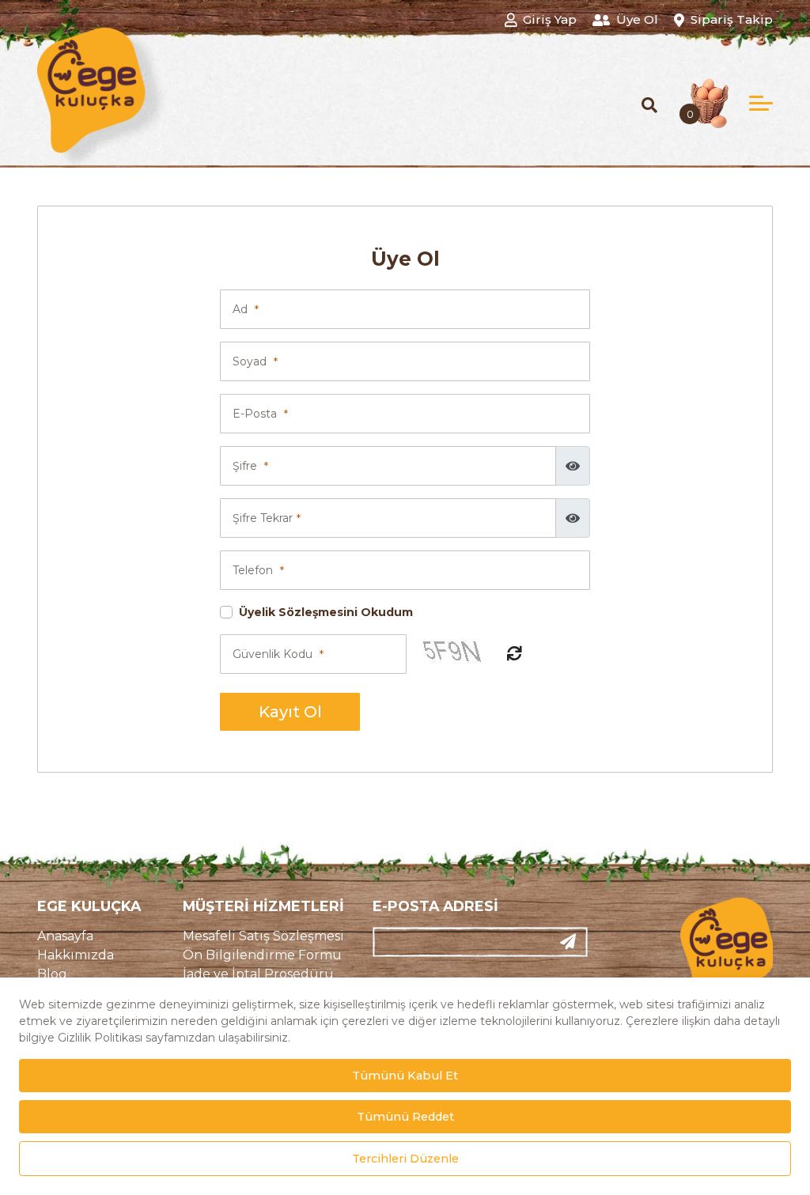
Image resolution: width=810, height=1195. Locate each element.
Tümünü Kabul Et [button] (405, 1075)
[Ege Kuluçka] (103, 100)
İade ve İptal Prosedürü (258, 973)
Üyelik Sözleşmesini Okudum (326, 612)
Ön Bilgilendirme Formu (262, 954)
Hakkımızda (75, 954)
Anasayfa (65, 936)
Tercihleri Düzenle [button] (405, 1159)
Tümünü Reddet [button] (405, 1117)
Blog (52, 973)
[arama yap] (649, 104)
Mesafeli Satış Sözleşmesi (263, 936)
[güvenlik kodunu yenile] (514, 654)
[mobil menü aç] (761, 103)
